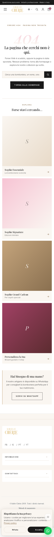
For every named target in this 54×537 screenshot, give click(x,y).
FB (6, 445)
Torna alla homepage (27, 85)
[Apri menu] (5, 9)
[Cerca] (37, 9)
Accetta (39, 530)
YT (27, 445)
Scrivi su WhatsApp (27, 396)
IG (13, 445)
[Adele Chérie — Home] (17, 9)
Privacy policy (10, 523)
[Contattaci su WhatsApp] (48, 531)
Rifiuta (15, 530)
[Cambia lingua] (30, 9)
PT (20, 445)
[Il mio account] (43, 9)
